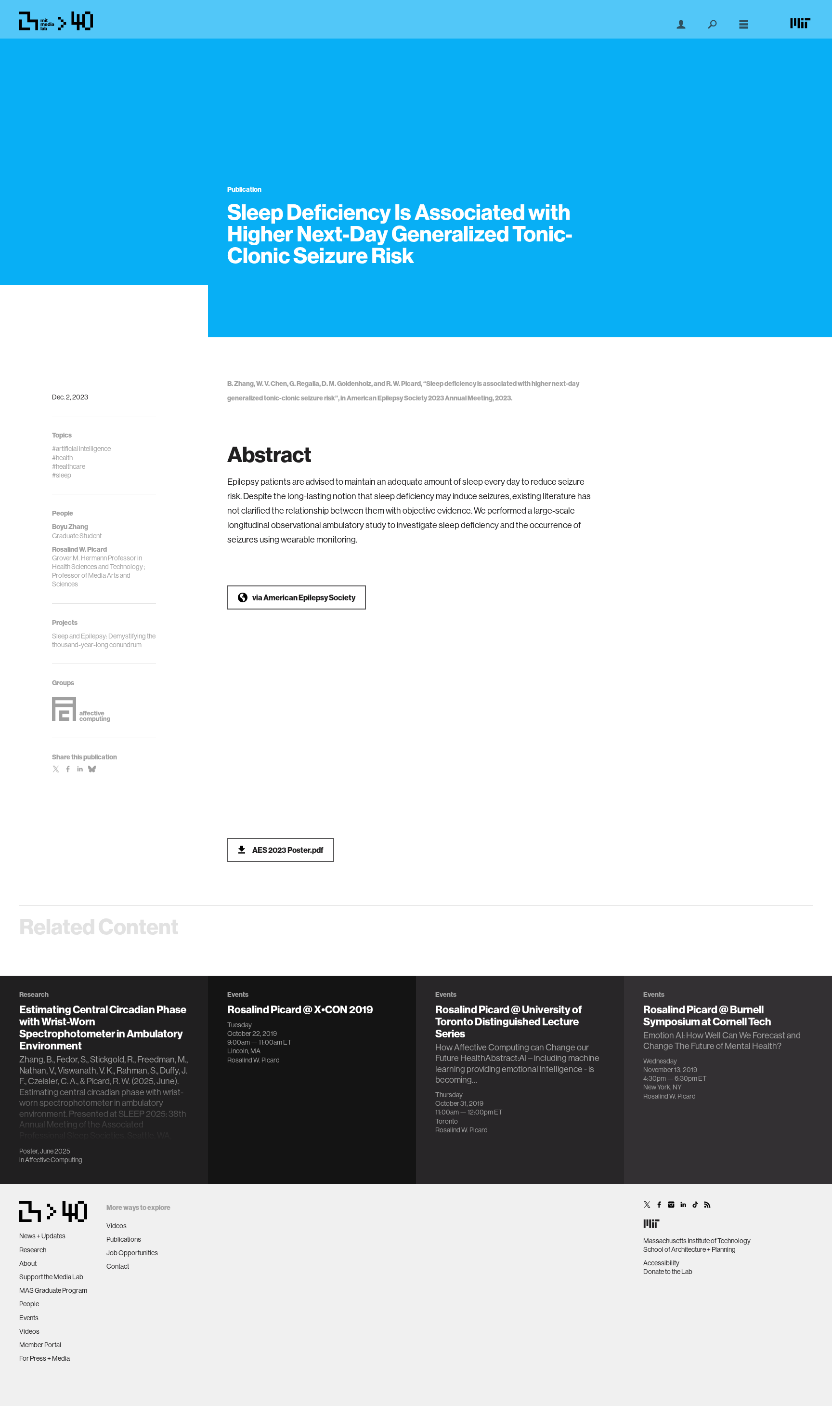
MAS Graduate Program (53, 1290)
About (28, 1263)
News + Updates (42, 1236)
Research (32, 1250)
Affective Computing (53, 1159)
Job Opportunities (132, 1252)
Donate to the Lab (667, 1271)
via (303, 597)
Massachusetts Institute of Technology (697, 1240)
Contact (117, 1266)
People (29, 1304)
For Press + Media (44, 1358)
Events (29, 1317)
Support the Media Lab (51, 1277)
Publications (123, 1239)
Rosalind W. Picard (253, 1060)
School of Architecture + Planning (689, 1249)
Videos (29, 1331)
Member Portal (40, 1344)
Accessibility (661, 1263)
